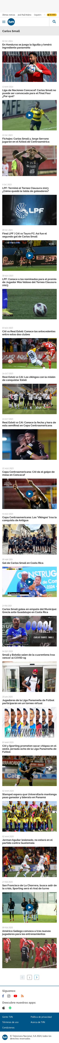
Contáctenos (8, 1027)
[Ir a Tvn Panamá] (28, 21)
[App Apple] (4, 1008)
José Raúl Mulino (24, 15)
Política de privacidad (41, 1017)
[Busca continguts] (54, 21)
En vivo (52, 15)
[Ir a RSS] (23, 996)
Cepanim (37, 15)
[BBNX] (5, 1037)
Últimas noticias (8, 15)
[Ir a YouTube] (16, 996)
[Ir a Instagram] (9, 996)
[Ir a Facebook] (3, 996)
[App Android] (10, 1008)
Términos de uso (10, 1022)
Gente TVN (7, 1017)
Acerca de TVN (38, 1022)
